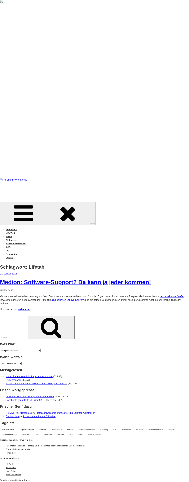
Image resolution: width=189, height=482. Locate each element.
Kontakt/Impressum (16, 243)
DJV (114, 430)
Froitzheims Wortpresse (42, 189)
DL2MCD (10, 464)
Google (171, 430)
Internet (42, 430)
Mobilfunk (60, 434)
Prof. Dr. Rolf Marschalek (19, 413)
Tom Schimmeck (13, 474)
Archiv (9, 236)
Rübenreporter (13, 380)
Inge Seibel (11, 471)
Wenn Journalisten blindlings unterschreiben (29, 376)
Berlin (71, 434)
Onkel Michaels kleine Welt (18, 449)
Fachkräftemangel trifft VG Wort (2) (24, 400)
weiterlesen (24, 309)
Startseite (11, 258)
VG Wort (139, 430)
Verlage (70, 430)
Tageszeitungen (26, 429)
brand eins (11, 229)
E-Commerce (26, 434)
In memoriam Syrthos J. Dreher (39, 416)
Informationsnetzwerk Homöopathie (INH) (25, 446)
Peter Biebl (11, 453)
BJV (37, 434)
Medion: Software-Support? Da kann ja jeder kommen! (75, 282)
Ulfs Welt (10, 233)
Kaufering (104, 430)
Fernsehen (48, 434)
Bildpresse (11, 240)
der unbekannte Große (172, 296)
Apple (80, 434)
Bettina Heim (12, 416)
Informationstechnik (87, 430)
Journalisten (8, 429)
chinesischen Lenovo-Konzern (68, 300)
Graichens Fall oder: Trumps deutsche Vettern (30, 396)
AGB (8, 247)
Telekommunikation (9, 434)
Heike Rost (11, 467)
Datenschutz (12, 254)
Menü (92, 224)
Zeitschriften (126, 430)
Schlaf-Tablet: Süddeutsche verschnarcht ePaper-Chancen (36, 383)
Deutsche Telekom (94, 434)
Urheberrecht (56, 430)
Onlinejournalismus (155, 430)
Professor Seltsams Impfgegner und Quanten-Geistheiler (65, 413)
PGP (8, 251)
